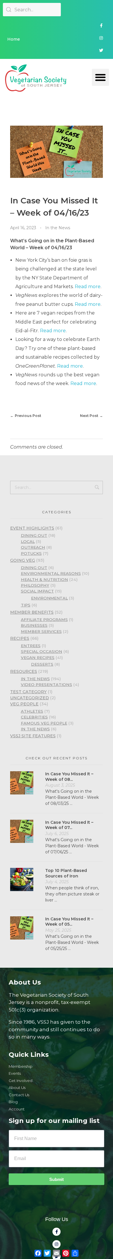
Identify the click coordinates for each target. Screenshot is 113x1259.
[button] (100, 77)
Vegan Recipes (37, 657)
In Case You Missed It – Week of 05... (69, 921)
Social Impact (37, 591)
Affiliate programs (44, 619)
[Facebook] (101, 25)
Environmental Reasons (51, 573)
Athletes (32, 711)
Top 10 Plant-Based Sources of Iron (66, 873)
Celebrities (34, 717)
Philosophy (35, 585)
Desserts (42, 664)
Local (28, 541)
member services (41, 631)
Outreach (33, 547)
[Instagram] (101, 38)
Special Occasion (41, 651)
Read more (88, 286)
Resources (23, 671)
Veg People (24, 704)
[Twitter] (101, 50)
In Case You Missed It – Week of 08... (69, 776)
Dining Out (34, 535)
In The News (35, 729)
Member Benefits (32, 612)
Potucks (31, 553)
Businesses (34, 625)
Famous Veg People (44, 723)
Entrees (31, 645)
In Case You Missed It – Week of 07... (69, 825)
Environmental (49, 598)
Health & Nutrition (44, 579)
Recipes (19, 638)
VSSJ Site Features (33, 735)
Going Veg (22, 560)
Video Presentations (46, 684)
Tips (25, 605)
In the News (57, 227)
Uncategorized (29, 697)
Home (13, 39)
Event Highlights (32, 528)
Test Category (28, 691)
